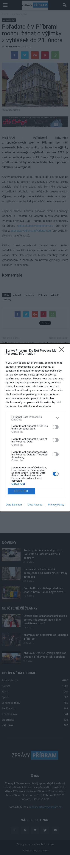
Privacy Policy (56, 504)
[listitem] (35, 418)
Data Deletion (14, 504)
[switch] (56, 427)
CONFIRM (21, 491)
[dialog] (35, 428)
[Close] (62, 350)
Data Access (35, 504)
